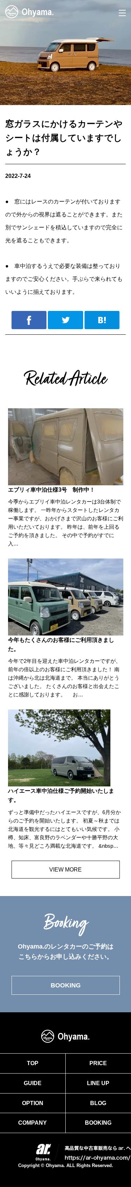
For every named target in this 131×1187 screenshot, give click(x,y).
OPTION (32, 1103)
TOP (32, 1063)
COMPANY (32, 1123)
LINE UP (98, 1083)
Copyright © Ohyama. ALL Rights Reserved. (65, 1165)
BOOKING (66, 985)
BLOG (98, 1103)
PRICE (98, 1063)
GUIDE (33, 1083)
